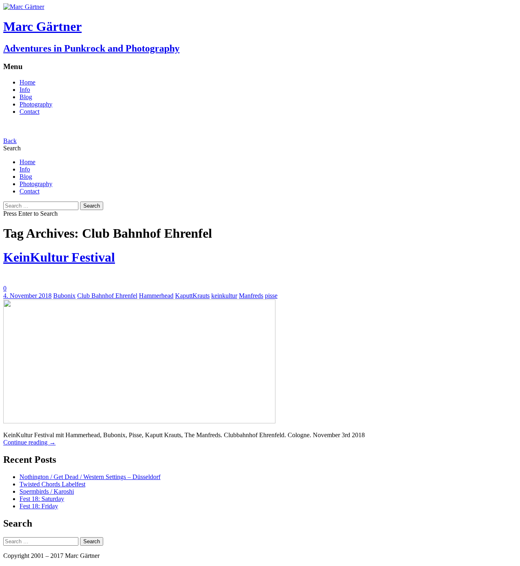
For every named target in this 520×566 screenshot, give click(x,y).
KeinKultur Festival (59, 257)
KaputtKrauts (192, 295)
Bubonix (64, 295)
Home (27, 82)
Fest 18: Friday (39, 506)
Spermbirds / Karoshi (47, 491)
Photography (36, 104)
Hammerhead (156, 295)
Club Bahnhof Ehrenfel (107, 295)
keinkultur (224, 295)
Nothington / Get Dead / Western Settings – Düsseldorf (90, 476)
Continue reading (29, 442)
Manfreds (251, 295)
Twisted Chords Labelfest (52, 484)
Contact (29, 111)
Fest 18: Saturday (42, 498)
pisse (271, 295)
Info (25, 89)
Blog (26, 96)
